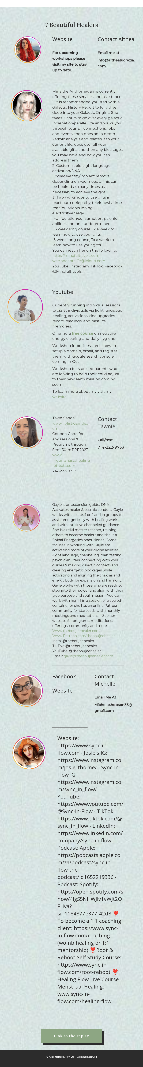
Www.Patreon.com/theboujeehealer (83, 636)
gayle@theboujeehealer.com (88, 656)
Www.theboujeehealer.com (76, 631)
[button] (71, 1036)
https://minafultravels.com (75, 255)
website (59, 397)
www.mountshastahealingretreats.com (71, 460)
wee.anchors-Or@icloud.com (78, 261)
